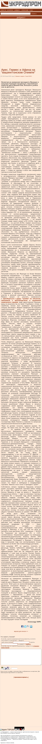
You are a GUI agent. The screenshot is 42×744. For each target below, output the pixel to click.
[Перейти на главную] (21, 8)
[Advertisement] (21, 40)
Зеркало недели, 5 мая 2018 (23, 76)
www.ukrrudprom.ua (6, 736)
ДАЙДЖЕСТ (17, 10)
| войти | (28, 644)
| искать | (34, 13)
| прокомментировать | (21, 677)
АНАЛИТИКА (10, 10)
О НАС (31, 10)
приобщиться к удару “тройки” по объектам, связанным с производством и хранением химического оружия (21, 300)
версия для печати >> (21, 631)
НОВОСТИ (3, 10)
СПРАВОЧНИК (24, 10)
